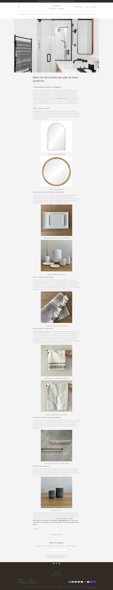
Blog (95, 588)
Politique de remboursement (57, 586)
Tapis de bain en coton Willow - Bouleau (56, 325)
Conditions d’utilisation (81, 586)
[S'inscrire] (66, 549)
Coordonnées (90, 588)
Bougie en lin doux (56, 510)
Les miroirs (36, 111)
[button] (18, 6)
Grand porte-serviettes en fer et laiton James (56, 463)
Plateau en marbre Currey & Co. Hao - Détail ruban (56, 238)
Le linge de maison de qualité (41, 331)
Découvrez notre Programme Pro (56, 556)
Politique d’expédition (91, 586)
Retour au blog (57, 534)
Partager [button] (36, 528)
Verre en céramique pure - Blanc (56, 274)
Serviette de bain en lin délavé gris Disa (56, 414)
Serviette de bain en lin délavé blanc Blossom (56, 378)
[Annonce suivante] (95, 1)
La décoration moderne (61, 97)
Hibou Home (62, 520)
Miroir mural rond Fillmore (56, 189)
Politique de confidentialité (69, 586)
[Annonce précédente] (17, 1)
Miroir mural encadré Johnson (56, 154)
